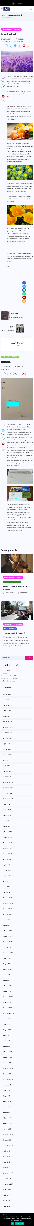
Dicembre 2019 (7, 1063)
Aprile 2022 (6, 920)
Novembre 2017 (8, 1173)
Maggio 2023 (7, 876)
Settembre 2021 (8, 953)
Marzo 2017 (6, 1206)
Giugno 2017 (7, 1201)
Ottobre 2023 (7, 854)
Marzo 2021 (6, 980)
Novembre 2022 (8, 903)
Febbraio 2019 (7, 1118)
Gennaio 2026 (7, 716)
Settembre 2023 (8, 859)
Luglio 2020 (6, 1024)
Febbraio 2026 (7, 711)
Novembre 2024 (8, 788)
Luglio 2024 (6, 804)
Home (3, 15)
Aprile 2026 (6, 700)
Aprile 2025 (6, 760)
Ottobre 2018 (7, 1140)
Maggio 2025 (7, 755)
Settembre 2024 (8, 799)
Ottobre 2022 (7, 909)
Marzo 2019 (6, 1112)
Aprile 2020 (6, 1041)
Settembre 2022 (8, 914)
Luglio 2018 (6, 1151)
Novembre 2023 (8, 848)
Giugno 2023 (7, 870)
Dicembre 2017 (7, 1167)
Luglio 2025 (6, 744)
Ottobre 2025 (7, 733)
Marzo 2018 (6, 1162)
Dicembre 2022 (7, 898)
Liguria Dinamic (10, 593)
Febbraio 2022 (7, 931)
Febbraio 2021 (7, 986)
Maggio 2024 (7, 815)
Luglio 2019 (6, 1090)
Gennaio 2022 (7, 936)
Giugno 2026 (7, 694)
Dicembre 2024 (8, 782)
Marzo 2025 (6, 766)
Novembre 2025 (8, 727)
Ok (13, 1223)
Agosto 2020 (7, 1019)
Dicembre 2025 (8, 722)
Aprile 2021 (6, 975)
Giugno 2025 (7, 749)
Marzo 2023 (6, 887)
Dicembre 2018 (7, 1129)
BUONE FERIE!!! (5, 671)
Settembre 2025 (8, 738)
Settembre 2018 (8, 1145)
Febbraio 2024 (7, 832)
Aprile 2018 (6, 1156)
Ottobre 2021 (7, 947)
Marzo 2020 (6, 1046)
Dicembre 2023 (8, 843)
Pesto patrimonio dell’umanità (14, 633)
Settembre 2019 (8, 1079)
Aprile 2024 (6, 821)
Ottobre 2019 (7, 1074)
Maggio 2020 (7, 1035)
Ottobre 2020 (7, 1008)
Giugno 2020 (7, 1030)
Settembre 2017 (8, 1184)
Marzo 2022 (6, 925)
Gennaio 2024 (7, 837)
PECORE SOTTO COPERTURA (10, 678)
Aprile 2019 (6, 1107)
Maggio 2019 (7, 1101)
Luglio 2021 (6, 958)
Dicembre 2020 (8, 997)
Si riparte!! (4, 673)
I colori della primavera (8, 681)
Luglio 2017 (6, 1195)
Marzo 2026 (6, 705)
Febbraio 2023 (7, 892)
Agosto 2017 (7, 1189)
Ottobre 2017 (7, 1178)
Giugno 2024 (7, 810)
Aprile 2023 (6, 881)
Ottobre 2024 (7, 793)
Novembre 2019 (8, 1068)
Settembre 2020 (8, 1013)
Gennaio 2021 (7, 991)
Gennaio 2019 (7, 1123)
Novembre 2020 (8, 1002)
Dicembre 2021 (7, 942)
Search (29, 658)
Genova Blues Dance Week (9, 676)
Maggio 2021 (7, 969)
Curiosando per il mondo (15, 15)
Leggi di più (19, 1223)
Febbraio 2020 (7, 1052)
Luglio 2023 (6, 865)
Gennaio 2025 (7, 777)
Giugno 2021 (6, 964)
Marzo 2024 (6, 826)
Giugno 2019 (7, 1096)
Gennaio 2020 (7, 1057)
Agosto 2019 (7, 1085)
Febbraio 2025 (7, 771)
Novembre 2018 (8, 1134)
